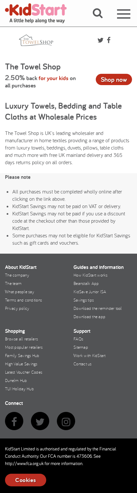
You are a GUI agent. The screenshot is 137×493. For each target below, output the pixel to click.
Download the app (89, 316)
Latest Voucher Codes (23, 372)
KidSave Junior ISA (89, 291)
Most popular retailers (24, 347)
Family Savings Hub (22, 355)
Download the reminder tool (97, 308)
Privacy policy (17, 308)
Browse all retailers (21, 338)
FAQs (78, 338)
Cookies (25, 480)
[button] (101, 21)
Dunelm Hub (16, 380)
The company (17, 275)
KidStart (40, 13)
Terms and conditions (23, 300)
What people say (19, 291)
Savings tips (83, 300)
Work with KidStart (89, 355)
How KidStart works (90, 275)
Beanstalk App (86, 283)
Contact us (82, 363)
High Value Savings (21, 363)
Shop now (114, 79)
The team (13, 283)
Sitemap (80, 347)
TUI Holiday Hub (19, 388)
